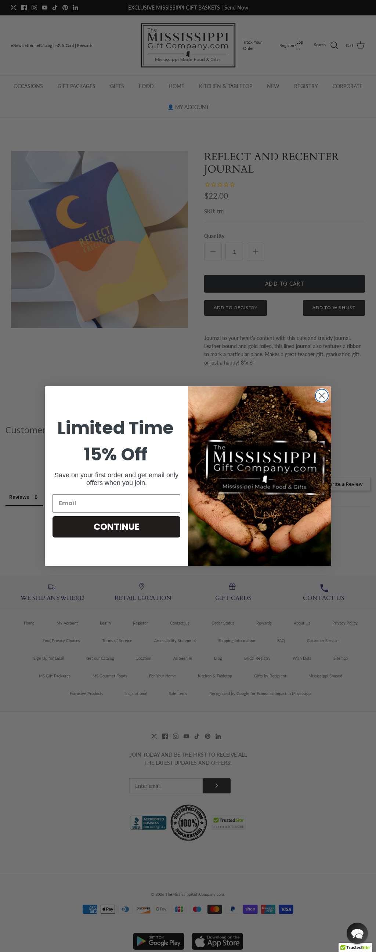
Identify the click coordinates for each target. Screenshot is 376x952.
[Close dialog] (321, 395)
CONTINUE (117, 527)
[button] (357, 933)
